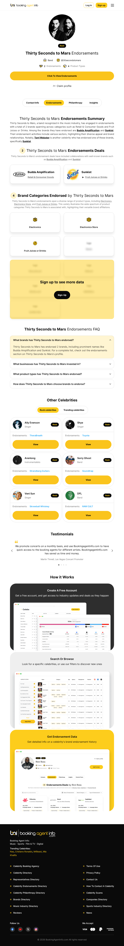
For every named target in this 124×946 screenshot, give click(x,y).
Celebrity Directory (22, 872)
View (35, 444)
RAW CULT (87, 506)
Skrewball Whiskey (39, 506)
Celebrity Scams (94, 892)
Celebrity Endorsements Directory (30, 886)
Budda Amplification (88, 130)
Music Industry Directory (25, 906)
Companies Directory (96, 899)
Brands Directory (21, 899)
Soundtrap (87, 471)
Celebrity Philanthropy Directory (29, 892)
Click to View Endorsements (62, 76)
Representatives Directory (26, 879)
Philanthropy (75, 102)
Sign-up (62, 295)
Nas (12, 851)
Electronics (106, 201)
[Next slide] (112, 550)
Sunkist (109, 130)
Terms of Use (93, 866)
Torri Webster (41, 137)
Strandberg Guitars (40, 471)
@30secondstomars (71, 60)
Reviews (17, 912)
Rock (62, 46)
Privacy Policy (93, 872)
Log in (89, 5)
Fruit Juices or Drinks (96, 177)
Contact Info (32, 102)
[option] (62, 551)
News (89, 912)
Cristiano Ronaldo (23, 851)
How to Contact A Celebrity (100, 886)
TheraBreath (36, 435)
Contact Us (92, 879)
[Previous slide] (12, 550)
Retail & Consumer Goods (41, 177)
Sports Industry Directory (99, 906)
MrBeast (38, 851)
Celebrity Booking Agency (26, 866)
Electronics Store (22, 204)
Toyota (85, 435)
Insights (94, 102)
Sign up (101, 5)
